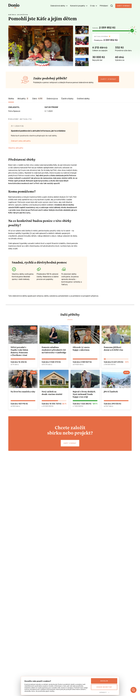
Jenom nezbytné (104, 687)
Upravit (103, 692)
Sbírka (11, 98)
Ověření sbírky (83, 98)
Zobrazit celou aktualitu (21, 141)
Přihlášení (104, 6)
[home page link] (13, 6)
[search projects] (111, 6)
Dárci (37, 98)
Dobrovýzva (52, 98)
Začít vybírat (123, 6)
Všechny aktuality (15, 148)
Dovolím (104, 681)
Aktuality (22, 98)
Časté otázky (67, 98)
